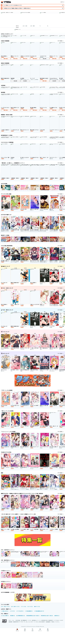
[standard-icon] (62, 5)
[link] (15, 35)
